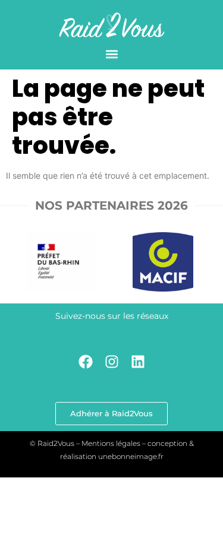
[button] (111, 54)
